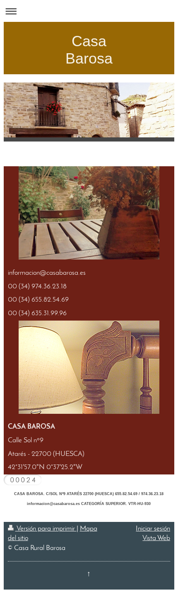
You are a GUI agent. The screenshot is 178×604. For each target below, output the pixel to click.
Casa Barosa (89, 50)
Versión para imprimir (46, 528)
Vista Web (156, 538)
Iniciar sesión (153, 528)
